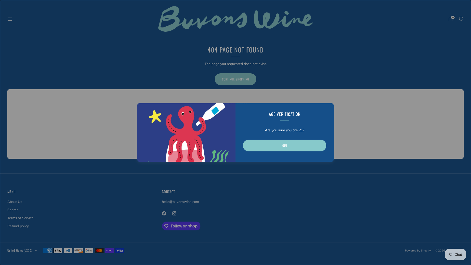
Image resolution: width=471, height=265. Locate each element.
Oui (284, 145)
